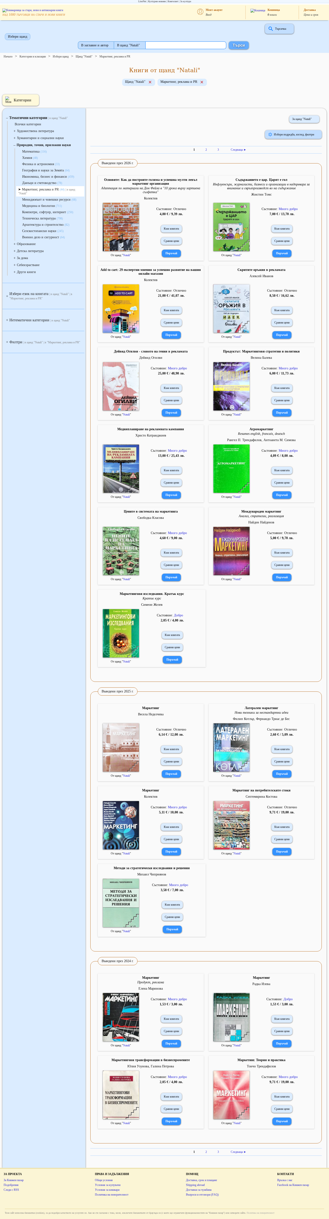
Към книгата (171, 228)
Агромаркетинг (261, 429)
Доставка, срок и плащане (201, 1180)
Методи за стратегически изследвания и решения (152, 868)
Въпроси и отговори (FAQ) (202, 1194)
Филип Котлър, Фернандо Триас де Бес (261, 719)
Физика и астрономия (41, 164)
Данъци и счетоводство (42, 183)
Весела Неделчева (151, 714)
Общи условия (104, 1180)
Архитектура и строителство (45, 224)
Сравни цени (171, 241)
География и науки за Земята (46, 170)
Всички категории (28, 124)
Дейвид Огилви (150, 357)
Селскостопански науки (43, 231)
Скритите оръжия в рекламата (261, 270)
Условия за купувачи (107, 1185)
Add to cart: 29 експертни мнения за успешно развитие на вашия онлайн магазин (150, 271)
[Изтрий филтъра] (150, 82)
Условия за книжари (107, 1189)
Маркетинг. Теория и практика (261, 1060)
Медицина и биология (42, 206)
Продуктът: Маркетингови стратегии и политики (261, 351)
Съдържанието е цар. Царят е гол (261, 180)
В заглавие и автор (94, 45)
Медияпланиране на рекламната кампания (150, 429)
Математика (34, 151)
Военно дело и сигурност (43, 237)
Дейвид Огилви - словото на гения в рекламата (151, 351)
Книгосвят (173, 1)
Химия (30, 158)
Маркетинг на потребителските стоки (261, 790)
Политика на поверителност (111, 1194)
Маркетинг (150, 708)
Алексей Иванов (261, 276)
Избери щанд (17, 36)
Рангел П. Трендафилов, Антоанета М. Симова (261, 440)
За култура (185, 1)
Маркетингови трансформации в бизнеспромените (151, 1060)
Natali (126, 255)
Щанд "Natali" (84, 56)
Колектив (151, 198)
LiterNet (142, 1)
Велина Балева (261, 357)
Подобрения (11, 1185)
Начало (8, 56)
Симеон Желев (152, 604)
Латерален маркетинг (261, 708)
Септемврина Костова (261, 796)
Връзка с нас (284, 1180)
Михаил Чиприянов (151, 874)
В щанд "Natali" (128, 45)
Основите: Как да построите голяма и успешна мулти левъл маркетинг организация (150, 181)
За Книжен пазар (14, 1180)
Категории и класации (33, 56)
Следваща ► (238, 149)
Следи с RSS (11, 1189)
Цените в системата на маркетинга (151, 511)
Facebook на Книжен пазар (293, 1185)
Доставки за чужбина (198, 1189)
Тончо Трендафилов (261, 1066)
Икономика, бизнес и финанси (48, 176)
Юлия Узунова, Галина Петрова (150, 1066)
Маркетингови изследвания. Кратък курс (152, 594)
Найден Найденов (261, 522)
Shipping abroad (195, 1185)
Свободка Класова (151, 518)
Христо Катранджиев (150, 435)
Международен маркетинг (261, 511)
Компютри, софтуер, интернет (47, 212)
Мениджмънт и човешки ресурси (49, 199)
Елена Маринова (150, 988)
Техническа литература (42, 218)
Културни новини (157, 1)
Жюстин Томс (261, 194)
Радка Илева (261, 984)
